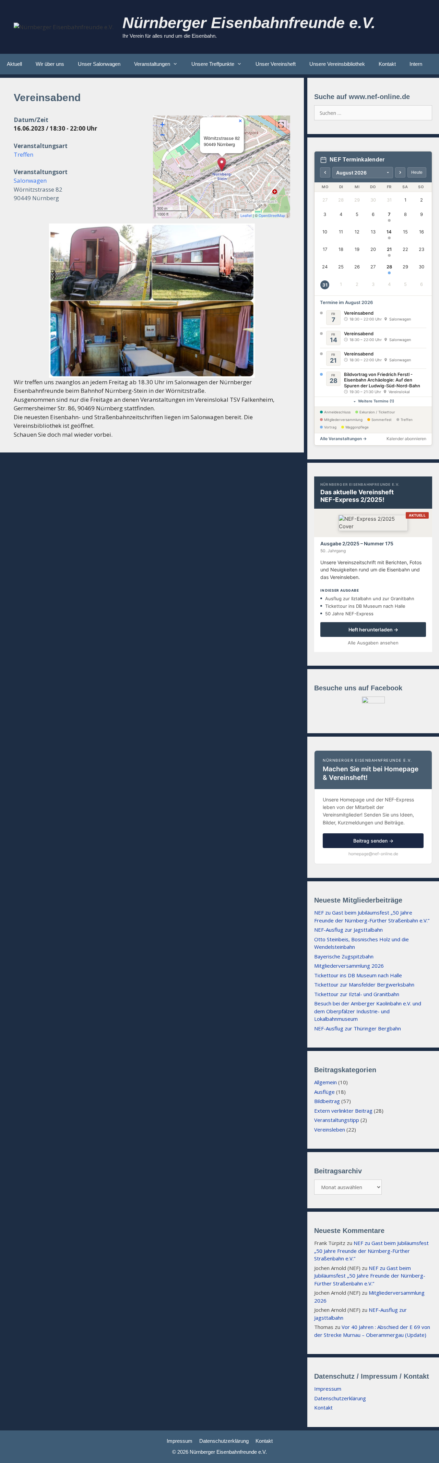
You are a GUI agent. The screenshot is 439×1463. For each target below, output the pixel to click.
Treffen (23, 154)
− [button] (162, 135)
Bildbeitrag (327, 1101)
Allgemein (325, 1082)
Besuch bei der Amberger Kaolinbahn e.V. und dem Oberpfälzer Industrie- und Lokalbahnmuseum (367, 1011)
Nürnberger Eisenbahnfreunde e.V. (249, 23)
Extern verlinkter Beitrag (343, 1110)
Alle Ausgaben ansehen (373, 642)
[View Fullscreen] (281, 125)
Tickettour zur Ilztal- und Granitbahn (356, 994)
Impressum (327, 1388)
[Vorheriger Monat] (325, 172)
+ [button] (162, 124)
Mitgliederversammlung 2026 (349, 965)
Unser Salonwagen (99, 64)
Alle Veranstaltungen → (343, 438)
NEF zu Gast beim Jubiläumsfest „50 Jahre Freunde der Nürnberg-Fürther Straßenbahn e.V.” (371, 1251)
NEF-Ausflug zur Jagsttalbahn (348, 929)
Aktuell (14, 64)
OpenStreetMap (272, 215)
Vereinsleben (329, 1129)
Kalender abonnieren (406, 438)
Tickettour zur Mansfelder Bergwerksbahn (364, 984)
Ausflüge (324, 1091)
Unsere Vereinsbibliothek (337, 64)
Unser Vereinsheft (276, 64)
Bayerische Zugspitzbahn (343, 956)
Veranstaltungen (152, 64)
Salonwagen (30, 180)
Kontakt (387, 64)
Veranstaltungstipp (336, 1119)
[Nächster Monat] (400, 172)
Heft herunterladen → (373, 629)
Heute (417, 172)
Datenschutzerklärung (340, 1398)
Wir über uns (50, 64)
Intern (416, 64)
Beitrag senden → (373, 841)
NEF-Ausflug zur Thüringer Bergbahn (357, 1028)
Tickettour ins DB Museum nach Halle (358, 975)
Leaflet (246, 215)
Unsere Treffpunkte (212, 64)
